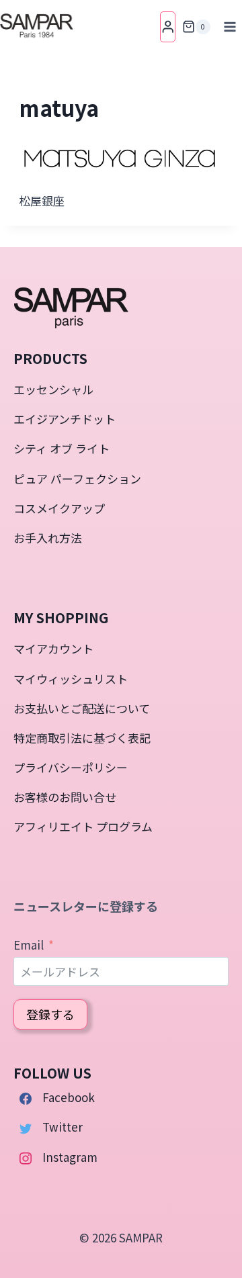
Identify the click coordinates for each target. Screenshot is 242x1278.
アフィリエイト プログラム (83, 826)
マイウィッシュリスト (70, 678)
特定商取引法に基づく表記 (82, 737)
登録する (50, 1014)
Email (28, 944)
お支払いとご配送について (81, 708)
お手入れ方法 (47, 537)
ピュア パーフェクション (77, 478)
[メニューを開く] (229, 26)
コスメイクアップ (59, 508)
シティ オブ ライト (61, 448)
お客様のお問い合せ (64, 796)
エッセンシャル (53, 389)
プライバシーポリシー (70, 767)
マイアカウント (53, 648)
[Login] (168, 26)
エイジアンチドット (64, 418)
